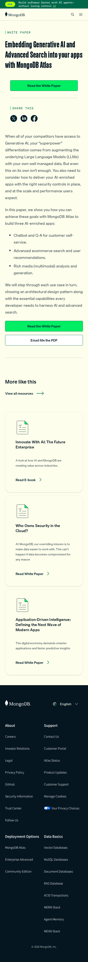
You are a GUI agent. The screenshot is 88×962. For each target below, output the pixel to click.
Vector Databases (55, 847)
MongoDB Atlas (15, 847)
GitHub (10, 784)
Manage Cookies (55, 796)
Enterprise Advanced (19, 859)
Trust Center (13, 808)
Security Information (19, 796)
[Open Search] (72, 14)
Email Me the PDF (44, 340)
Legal (9, 760)
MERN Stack (52, 907)
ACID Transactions (56, 895)
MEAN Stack (52, 931)
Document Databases (58, 871)
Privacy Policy (14, 772)
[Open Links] (81, 14)
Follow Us (11, 820)
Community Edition (18, 871)
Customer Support (56, 784)
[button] (44, 452)
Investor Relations (17, 748)
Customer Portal (55, 748)
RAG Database (53, 883)
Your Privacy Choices (65, 808)
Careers (10, 736)
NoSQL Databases (56, 859)
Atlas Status (52, 760)
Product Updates (55, 772)
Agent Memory (54, 919)
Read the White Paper (44, 85)
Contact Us (51, 736)
